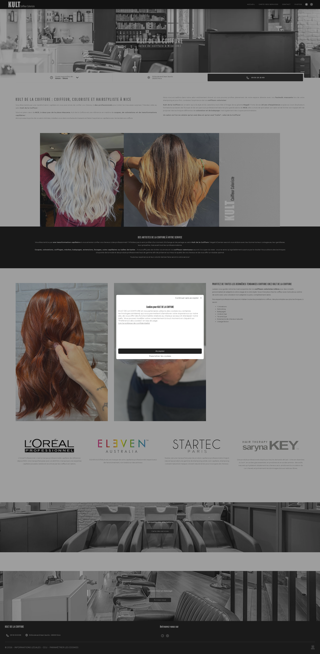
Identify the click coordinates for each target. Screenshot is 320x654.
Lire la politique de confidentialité (134, 323)
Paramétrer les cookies (160, 356)
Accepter (160, 351)
